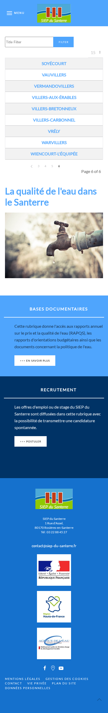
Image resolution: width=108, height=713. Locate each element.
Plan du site (64, 683)
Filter (63, 42)
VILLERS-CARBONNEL (54, 119)
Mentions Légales (22, 678)
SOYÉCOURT (54, 63)
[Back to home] (54, 13)
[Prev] (31, 166)
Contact (13, 683)
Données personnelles (28, 688)
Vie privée (37, 683)
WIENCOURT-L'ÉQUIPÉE (54, 153)
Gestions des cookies (67, 678)
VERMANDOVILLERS (54, 85)
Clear (84, 42)
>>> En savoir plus (35, 360)
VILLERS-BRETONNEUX (54, 108)
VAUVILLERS (54, 74)
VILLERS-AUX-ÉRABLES (54, 97)
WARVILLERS (54, 142)
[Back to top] (99, 699)
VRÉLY (54, 131)
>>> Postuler (30, 441)
